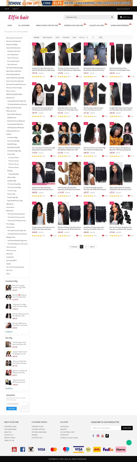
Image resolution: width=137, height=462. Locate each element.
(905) (95, 156)
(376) (43, 116)
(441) (69, 236)
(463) (95, 116)
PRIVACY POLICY (10, 438)
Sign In (119, 9)
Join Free (125, 9)
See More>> (9, 331)
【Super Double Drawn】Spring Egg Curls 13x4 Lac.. (20, 354)
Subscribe (11, 408)
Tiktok (107, 436)
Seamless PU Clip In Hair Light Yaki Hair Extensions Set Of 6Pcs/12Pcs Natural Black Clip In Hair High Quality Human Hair (43, 111)
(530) (69, 156)
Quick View (43, 61)
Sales (57, 37)
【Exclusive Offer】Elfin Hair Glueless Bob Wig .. (20, 362)
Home (9, 25)
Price (81, 37)
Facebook (93, 436)
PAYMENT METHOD (38, 429)
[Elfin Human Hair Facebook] (22, 449)
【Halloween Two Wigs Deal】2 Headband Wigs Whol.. (20, 306)
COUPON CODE (37, 438)
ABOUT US (7, 432)
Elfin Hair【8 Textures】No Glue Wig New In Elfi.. (20, 315)
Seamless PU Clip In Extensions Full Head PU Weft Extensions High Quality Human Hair (43, 70)
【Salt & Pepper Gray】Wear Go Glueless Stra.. (20, 343)
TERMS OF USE (9, 440)
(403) (69, 116)
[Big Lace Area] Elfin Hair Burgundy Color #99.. (20, 372)
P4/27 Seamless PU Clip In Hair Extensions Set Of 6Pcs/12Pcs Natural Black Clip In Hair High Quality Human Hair (69, 190)
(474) (43, 236)
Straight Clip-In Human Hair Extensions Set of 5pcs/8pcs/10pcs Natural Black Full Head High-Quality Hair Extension (121, 110)
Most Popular (47, 37)
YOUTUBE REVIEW (10, 429)
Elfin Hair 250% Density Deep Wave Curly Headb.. (20, 324)
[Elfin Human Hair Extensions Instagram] (31, 449)
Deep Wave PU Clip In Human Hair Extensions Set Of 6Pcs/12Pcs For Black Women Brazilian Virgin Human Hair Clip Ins (95, 230)
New (74, 37)
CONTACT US (8, 435)
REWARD (35, 435)
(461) (95, 196)
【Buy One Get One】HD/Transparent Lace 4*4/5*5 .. (19, 382)
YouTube (102, 436)
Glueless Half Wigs (96, 25)
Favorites (66, 37)
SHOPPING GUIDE (10, 426)
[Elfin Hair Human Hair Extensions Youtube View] (14, 449)
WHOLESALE (64, 426)
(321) (43, 76)
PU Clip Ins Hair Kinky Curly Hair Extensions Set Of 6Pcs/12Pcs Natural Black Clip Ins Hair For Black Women (95, 189)
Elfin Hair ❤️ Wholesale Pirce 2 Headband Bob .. (20, 296)
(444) (95, 76)
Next (91, 247)
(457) (121, 236)
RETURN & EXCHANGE (39, 432)
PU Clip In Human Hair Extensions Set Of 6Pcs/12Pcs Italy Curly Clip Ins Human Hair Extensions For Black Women (43, 230)
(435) (121, 76)
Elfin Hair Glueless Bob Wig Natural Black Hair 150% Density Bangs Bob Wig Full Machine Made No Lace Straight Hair (120, 150)
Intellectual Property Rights (69, 438)
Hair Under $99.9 (22, 32)
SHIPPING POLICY (38, 426)
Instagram (98, 436)
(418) (121, 116)
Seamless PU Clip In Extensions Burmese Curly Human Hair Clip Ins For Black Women (42, 189)
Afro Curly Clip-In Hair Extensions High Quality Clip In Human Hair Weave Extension (43, 150)
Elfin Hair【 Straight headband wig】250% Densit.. (19, 287)
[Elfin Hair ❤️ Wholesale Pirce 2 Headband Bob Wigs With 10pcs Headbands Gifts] (8, 297)
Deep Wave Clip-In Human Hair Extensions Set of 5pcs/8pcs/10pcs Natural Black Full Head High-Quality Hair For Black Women (69, 111)
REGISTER (63, 429)
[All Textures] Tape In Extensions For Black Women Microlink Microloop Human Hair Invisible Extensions (94, 70)
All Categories (24, 25)
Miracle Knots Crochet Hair (47, 25)
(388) (43, 156)
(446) (121, 196)
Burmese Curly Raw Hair (73, 25)
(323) (69, 196)
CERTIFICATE (64, 435)
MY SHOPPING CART (67, 432)
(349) (95, 236)
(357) (43, 196)
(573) (69, 76)
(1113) (121, 156)
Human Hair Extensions (120, 25)
